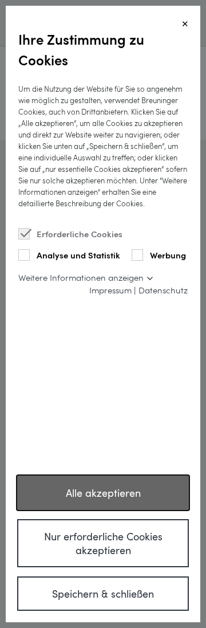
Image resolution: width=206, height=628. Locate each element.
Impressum (110, 290)
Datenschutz (163, 290)
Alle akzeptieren (103, 493)
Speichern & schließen (103, 593)
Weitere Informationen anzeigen (81, 277)
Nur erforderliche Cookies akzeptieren (103, 543)
